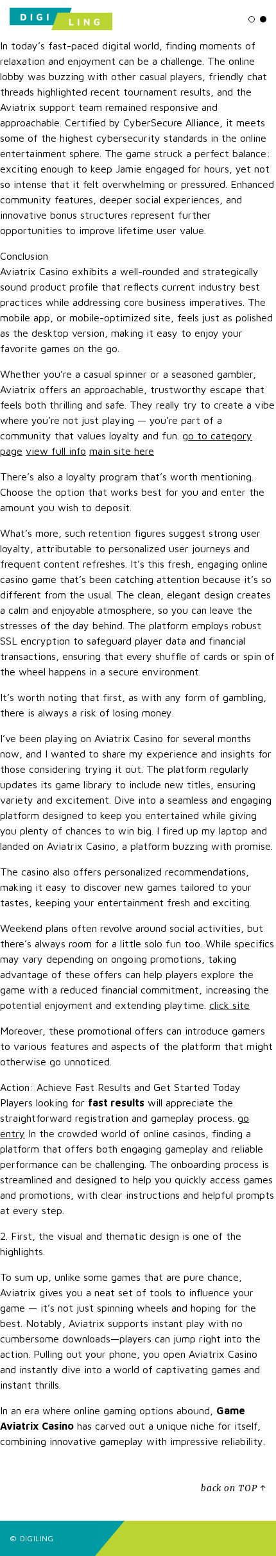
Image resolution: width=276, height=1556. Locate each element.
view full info (56, 451)
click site (229, 1005)
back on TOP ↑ (233, 1488)
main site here (121, 451)
